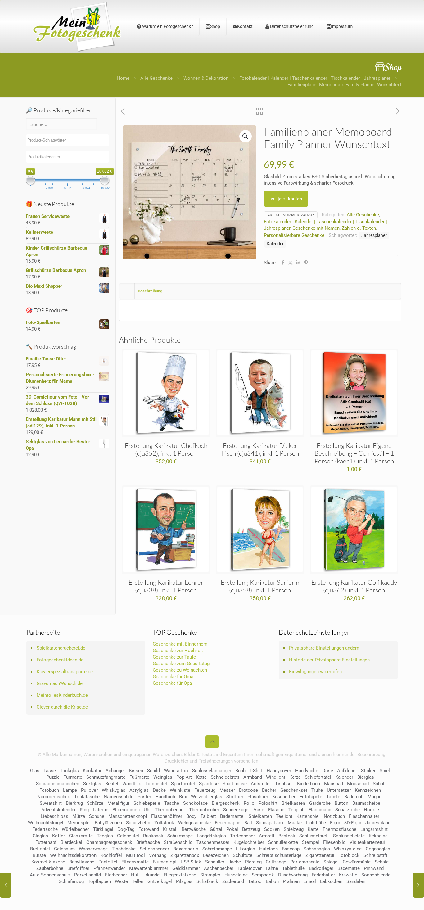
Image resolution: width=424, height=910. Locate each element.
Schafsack (207, 881)
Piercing (253, 862)
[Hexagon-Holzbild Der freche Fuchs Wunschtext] (418, 885)
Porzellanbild (87, 875)
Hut (134, 875)
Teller (137, 881)
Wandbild (131, 783)
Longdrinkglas (211, 836)
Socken (272, 829)
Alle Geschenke (156, 78)
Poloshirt (268, 803)
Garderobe (320, 803)
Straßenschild (178, 842)
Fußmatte (139, 777)
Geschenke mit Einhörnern (180, 644)
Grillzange (276, 862)
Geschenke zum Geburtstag (181, 663)
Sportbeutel (183, 783)
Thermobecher (170, 810)
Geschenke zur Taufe (174, 657)
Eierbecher (116, 875)
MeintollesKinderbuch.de (62, 695)
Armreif (266, 836)
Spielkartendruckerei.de (61, 648)
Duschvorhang (293, 875)
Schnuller (214, 862)
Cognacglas (378, 849)
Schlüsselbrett (314, 836)
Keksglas (378, 836)
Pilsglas (184, 881)
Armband (252, 777)
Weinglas (162, 777)
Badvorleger (321, 868)
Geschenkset (293, 790)
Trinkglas (69, 770)
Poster (144, 797)
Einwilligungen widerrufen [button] (315, 671)
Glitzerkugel (159, 881)
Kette (201, 777)
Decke (159, 790)
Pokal (232, 829)
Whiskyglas (113, 790)
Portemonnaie (304, 862)
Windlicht (275, 777)
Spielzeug (294, 829)
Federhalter (323, 875)
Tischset (284, 783)
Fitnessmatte (135, 862)
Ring (84, 810)
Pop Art (184, 777)
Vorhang (157, 855)
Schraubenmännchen (57, 783)
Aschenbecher (218, 868)
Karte (313, 829)
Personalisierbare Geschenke (294, 235)
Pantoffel (107, 862)
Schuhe (96, 816)
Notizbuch (334, 816)
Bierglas (365, 777)
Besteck (286, 836)
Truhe (317, 790)
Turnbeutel (156, 783)
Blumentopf (165, 862)
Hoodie (371, 810)
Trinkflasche (87, 797)
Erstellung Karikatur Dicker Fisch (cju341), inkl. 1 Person (260, 449)
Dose (327, 770)
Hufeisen (268, 849)
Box (183, 797)
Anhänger (115, 770)
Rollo (249, 803)
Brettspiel (40, 849)
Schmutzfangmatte (105, 777)
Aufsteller (261, 783)
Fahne (272, 868)
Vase (259, 810)
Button (341, 803)
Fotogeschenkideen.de (60, 660)
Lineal (310, 881)
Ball (248, 823)
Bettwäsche (194, 829)
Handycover (279, 770)
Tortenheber (242, 836)
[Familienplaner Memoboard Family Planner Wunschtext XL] (5, 885)
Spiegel (331, 862)
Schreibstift (375, 855)
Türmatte (73, 777)
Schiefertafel (318, 777)
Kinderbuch (308, 783)
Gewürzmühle (357, 862)
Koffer (58, 836)
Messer (227, 790)
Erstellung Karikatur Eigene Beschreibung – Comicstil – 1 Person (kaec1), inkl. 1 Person (354, 453)
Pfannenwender (109, 868)
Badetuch (353, 797)
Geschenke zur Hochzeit (178, 650)
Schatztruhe (347, 810)
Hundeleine (236, 875)
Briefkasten (293, 803)
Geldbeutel (128, 836)
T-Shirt (256, 770)
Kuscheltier (283, 797)
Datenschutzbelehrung (291, 26)
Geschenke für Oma (173, 676)
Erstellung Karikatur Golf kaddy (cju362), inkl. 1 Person (354, 586)
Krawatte (348, 875)
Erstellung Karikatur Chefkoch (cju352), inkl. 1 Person (166, 449)
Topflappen (99, 881)
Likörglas (245, 849)
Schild (153, 770)
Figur (335, 823)
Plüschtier (257, 797)
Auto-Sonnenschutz (50, 875)
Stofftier (234, 797)
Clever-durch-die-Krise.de (62, 707)
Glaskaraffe (81, 836)
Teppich (296, 810)
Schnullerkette (283, 842)
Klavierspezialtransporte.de (65, 671)
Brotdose (248, 790)
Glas (34, 770)
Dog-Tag (125, 829)
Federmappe (227, 823)
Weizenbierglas (206, 797)
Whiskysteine (348, 849)
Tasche (171, 803)
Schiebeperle (146, 803)
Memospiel (79, 823)
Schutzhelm (138, 823)
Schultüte (242, 855)
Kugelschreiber (248, 842)
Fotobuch (49, 790)
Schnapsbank (270, 823)
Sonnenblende (375, 875)
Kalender (275, 243)
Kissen (136, 770)
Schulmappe (180, 836)
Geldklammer (186, 868)
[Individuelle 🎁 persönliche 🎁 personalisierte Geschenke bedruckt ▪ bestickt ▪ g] (77, 26)
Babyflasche (81, 862)
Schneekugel (236, 810)
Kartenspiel (308, 816)
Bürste (39, 855)
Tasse (49, 770)
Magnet (375, 797)
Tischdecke (124, 849)
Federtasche (45, 829)
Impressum (342, 26)
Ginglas (40, 836)
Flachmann (320, 810)
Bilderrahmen (126, 810)
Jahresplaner (374, 235)
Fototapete (311, 797)
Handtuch (165, 797)
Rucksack (153, 836)
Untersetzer (339, 790)
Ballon (272, 881)
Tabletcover (249, 868)
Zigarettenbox (184, 855)
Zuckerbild (233, 881)
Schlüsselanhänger (211, 770)
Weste (121, 881)
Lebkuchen (331, 881)
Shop (215, 26)
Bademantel (232, 816)
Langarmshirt (374, 829)
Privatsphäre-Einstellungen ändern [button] (324, 648)
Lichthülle (316, 823)
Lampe (70, 790)
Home (123, 78)
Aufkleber (347, 770)
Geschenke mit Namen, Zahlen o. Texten (334, 228)
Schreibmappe (217, 849)
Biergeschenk (226, 803)
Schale (382, 862)
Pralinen (291, 881)
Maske (295, 823)
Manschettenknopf (127, 816)
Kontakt (245, 26)
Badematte (348, 868)
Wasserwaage (93, 849)
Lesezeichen (216, 855)
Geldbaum (64, 849)
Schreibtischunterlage (278, 855)
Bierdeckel (71, 842)
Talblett (208, 816)
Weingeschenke (194, 823)
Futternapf (45, 842)
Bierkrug (74, 803)
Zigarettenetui (319, 855)
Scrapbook (263, 875)
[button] (245, 136)
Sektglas (92, 783)
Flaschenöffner (166, 816)
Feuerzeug (204, 790)
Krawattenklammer (148, 868)
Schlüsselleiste (349, 836)
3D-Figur (352, 823)
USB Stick (191, 862)
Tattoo (255, 881)
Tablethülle (293, 868)
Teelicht (284, 816)
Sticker (368, 770)
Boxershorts (185, 849)
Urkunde (151, 875)
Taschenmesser (212, 842)
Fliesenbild (334, 842)
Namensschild (118, 797)
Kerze (295, 777)
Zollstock (164, 823)
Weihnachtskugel (45, 823)
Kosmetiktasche (48, 862)
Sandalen (355, 881)
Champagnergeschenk (109, 842)
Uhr (147, 810)
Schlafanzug (71, 881)
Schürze (95, 803)
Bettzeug (251, 829)
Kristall (170, 829)
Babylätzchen (108, 823)
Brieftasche (148, 842)
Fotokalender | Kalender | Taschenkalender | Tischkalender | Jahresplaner (314, 78)
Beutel (111, 783)
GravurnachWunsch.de (60, 683)
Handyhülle (306, 770)
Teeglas (105, 836)
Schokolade (195, 803)
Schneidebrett (225, 777)
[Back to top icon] (212, 741)
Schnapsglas (317, 849)
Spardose (209, 783)
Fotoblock (348, 855)
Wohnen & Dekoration (205, 78)
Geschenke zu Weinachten (180, 670)
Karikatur (92, 770)
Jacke (234, 862)
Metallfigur (118, 803)
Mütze (78, 816)
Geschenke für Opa (172, 683)
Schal (378, 783)
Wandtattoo (176, 770)
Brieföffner (78, 868)
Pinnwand (374, 868)
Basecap (291, 849)
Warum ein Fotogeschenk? (167, 26)
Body (191, 816)
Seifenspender (154, 849)
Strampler (210, 875)
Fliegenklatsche (180, 875)
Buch (240, 770)
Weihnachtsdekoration (73, 855)
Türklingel (103, 829)
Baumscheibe (366, 803)
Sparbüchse (235, 783)
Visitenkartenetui (367, 842)
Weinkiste (180, 790)
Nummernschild (53, 797)
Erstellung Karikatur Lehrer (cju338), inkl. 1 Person (166, 586)
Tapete (333, 797)
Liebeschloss (54, 816)
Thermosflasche (339, 829)
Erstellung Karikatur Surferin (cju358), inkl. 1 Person (260, 586)
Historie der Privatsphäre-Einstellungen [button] (329, 660)
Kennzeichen (368, 790)
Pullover (89, 790)
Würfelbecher (75, 829)
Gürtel (216, 829)
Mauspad (333, 783)
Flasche (276, 810)
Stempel (310, 842)
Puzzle (53, 777)
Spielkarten (260, 816)
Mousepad (358, 783)
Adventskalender (58, 810)
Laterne (100, 810)
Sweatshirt (51, 803)
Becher (269, 790)
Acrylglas (139, 790)
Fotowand (148, 829)
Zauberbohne (49, 868)
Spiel (385, 770)
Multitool (135, 855)
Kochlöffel (111, 855)
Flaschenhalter (364, 816)
